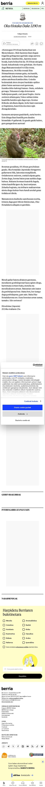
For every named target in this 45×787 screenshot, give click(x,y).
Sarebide (4, 717)
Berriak (26, 8)
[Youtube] (27, 746)
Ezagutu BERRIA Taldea (9, 708)
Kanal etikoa (5, 730)
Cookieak (4, 727)
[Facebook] (18, 746)
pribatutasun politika (22, 647)
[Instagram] (23, 746)
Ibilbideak (36, 8)
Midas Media (5, 738)
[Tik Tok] (37, 746)
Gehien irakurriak (11, 494)
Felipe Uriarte (23, 34)
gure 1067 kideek (16, 376)
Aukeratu (21, 414)
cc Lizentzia (5, 728)
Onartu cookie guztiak (22, 407)
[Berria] (7, 689)
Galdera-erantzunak (8, 713)
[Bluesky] (42, 746)
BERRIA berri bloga (7, 710)
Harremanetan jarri (7, 701)
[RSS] (32, 746)
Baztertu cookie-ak (22, 420)
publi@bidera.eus (14, 700)
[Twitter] (13, 746)
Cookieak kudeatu (31, 401)
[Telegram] (8, 746)
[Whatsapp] (3, 746)
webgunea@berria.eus (16, 698)
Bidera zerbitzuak (7, 736)
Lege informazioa (7, 723)
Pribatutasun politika (8, 725)
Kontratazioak (6, 715)
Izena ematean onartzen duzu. (22, 647)
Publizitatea (5, 711)
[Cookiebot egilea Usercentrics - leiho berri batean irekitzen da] (32, 365)
